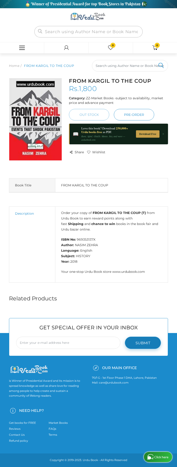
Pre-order (134, 115)
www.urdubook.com (128, 272)
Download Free (147, 134)
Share (79, 152)
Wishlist (98, 152)
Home (14, 66)
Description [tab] (24, 213)
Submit (143, 343)
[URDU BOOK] (88, 17)
